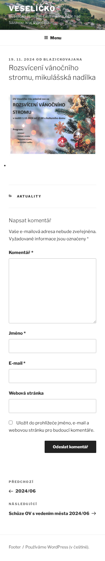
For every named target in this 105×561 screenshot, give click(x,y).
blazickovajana (63, 59)
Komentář (21, 252)
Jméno (17, 333)
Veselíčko (32, 8)
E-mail (17, 363)
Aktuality (29, 196)
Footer (15, 546)
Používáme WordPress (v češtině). (57, 546)
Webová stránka (26, 393)
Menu (55, 37)
